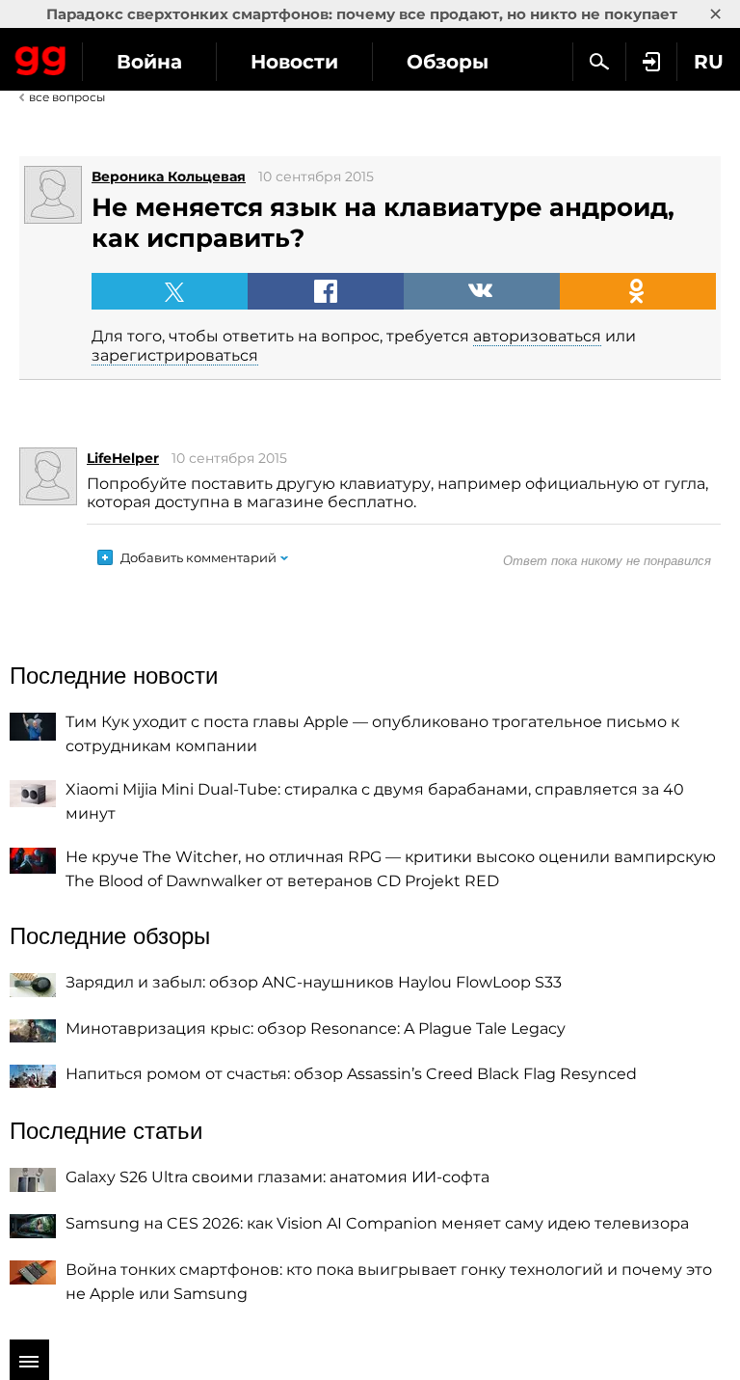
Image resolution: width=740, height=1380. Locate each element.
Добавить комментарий (198, 557)
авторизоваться (537, 336)
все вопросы (67, 97)
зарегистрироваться (175, 355)
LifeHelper (123, 458)
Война (149, 61)
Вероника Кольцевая (169, 176)
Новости (294, 61)
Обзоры (448, 61)
